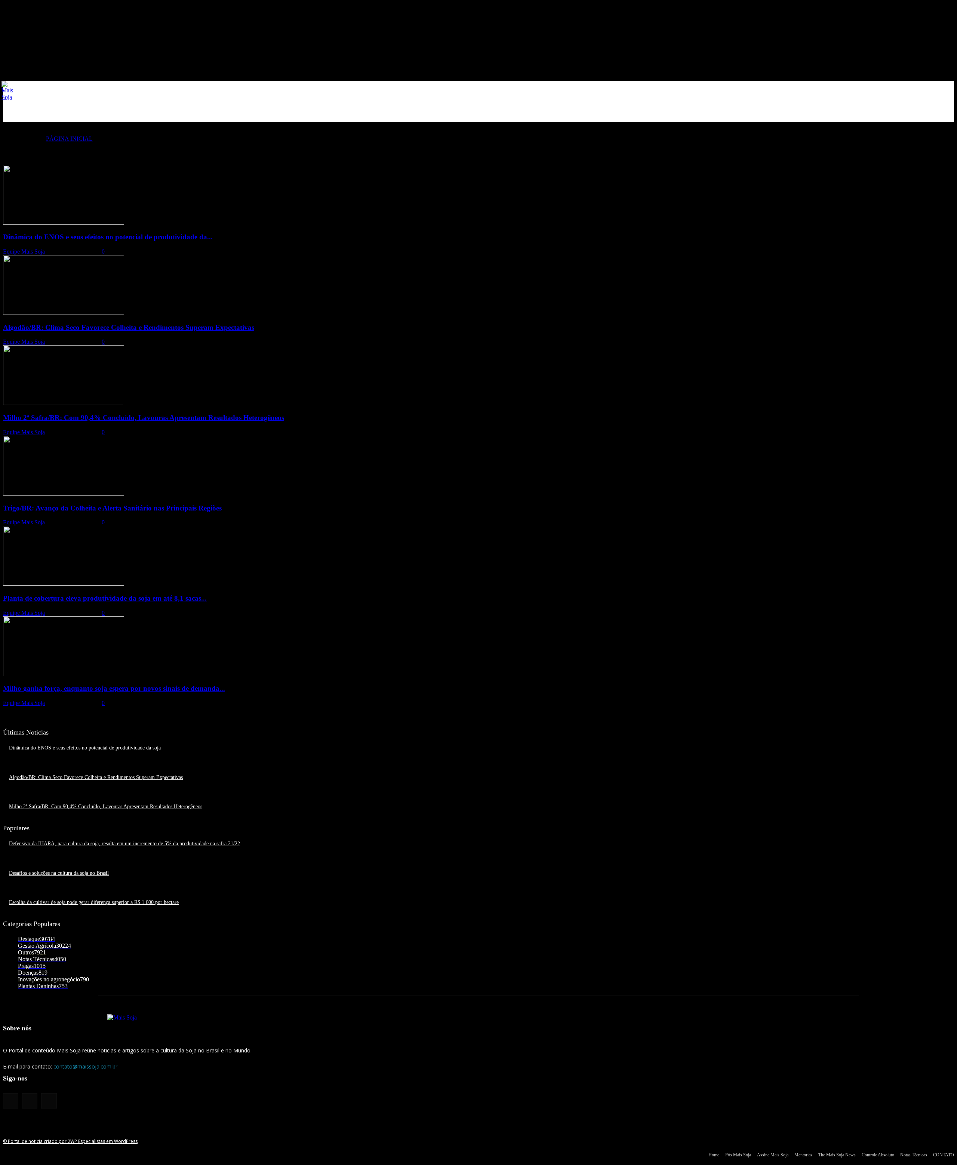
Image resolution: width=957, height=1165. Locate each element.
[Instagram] (29, 1101)
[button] (945, 113)
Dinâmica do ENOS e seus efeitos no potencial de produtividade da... (108, 237)
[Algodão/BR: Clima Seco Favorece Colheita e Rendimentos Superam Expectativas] (63, 313)
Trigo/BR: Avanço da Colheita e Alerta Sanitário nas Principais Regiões (112, 508)
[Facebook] (10, 1101)
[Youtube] (48, 1101)
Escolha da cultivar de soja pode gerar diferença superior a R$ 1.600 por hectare (94, 902)
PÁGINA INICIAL (69, 138)
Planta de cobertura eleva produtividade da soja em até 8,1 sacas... (105, 598)
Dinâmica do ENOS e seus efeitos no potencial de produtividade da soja (85, 748)
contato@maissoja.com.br (85, 1066)
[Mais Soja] (7, 91)
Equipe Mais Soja (24, 251)
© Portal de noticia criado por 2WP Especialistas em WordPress (70, 1141)
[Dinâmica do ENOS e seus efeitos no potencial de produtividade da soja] (63, 223)
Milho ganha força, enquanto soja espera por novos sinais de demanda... (114, 688)
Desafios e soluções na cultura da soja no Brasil (59, 873)
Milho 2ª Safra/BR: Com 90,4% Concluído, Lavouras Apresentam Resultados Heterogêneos (143, 417)
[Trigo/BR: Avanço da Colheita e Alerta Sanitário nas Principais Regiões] (63, 493)
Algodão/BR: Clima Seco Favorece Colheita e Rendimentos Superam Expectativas (128, 327)
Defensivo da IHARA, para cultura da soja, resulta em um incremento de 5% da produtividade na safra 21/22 (124, 843)
